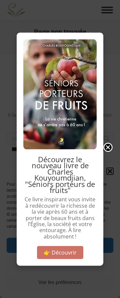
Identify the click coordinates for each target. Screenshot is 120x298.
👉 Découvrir (60, 252)
